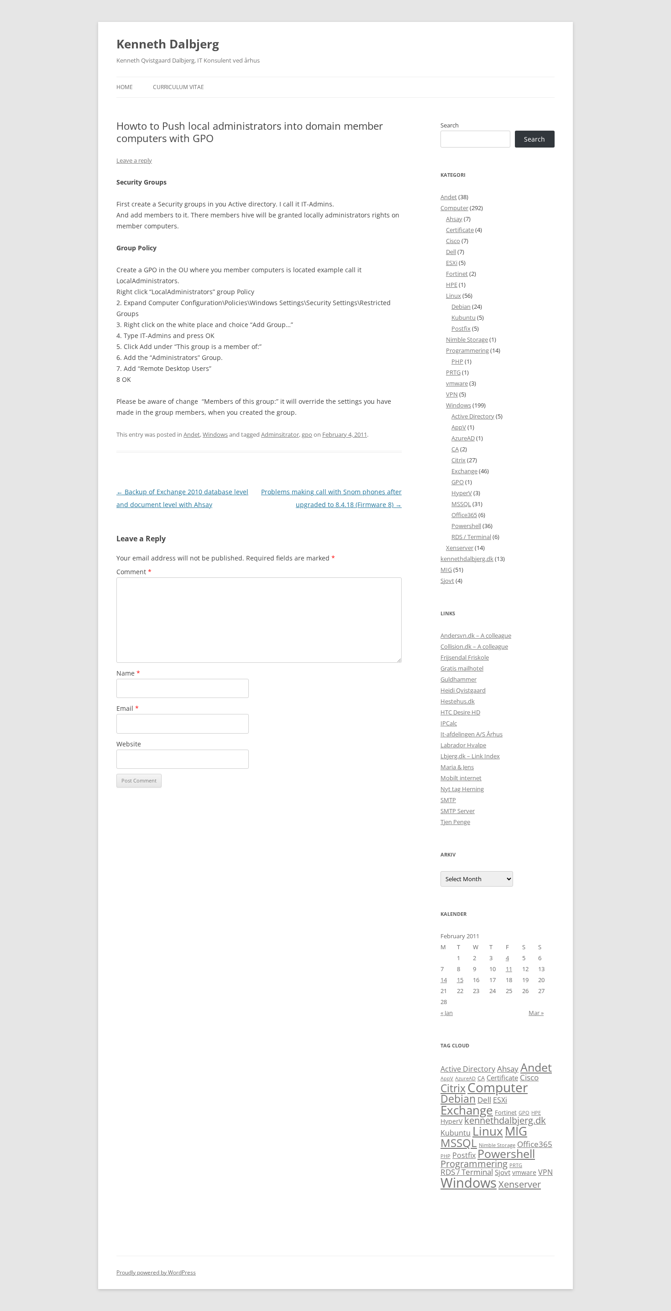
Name (128, 673)
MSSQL (461, 504)
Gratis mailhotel (461, 668)
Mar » (536, 1013)
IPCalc (448, 723)
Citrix (458, 460)
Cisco (453, 241)
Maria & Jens (457, 767)
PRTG (453, 372)
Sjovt (447, 580)
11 (509, 969)
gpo (307, 434)
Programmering (467, 350)
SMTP (448, 800)
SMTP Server (457, 811)
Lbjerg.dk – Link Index (470, 756)
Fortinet (457, 274)
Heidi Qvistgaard (463, 690)
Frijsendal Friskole (464, 657)
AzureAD (463, 438)
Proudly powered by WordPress (156, 1272)
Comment (134, 571)
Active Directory (472, 416)
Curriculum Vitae (178, 87)
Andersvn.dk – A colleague (475, 635)
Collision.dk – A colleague (474, 646)
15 (460, 980)
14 (443, 980)
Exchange (464, 471)
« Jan (446, 1013)
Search (449, 125)
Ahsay (454, 219)
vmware (457, 383)
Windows (215, 434)
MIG (446, 570)
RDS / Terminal (471, 537)
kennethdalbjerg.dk (466, 559)
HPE (451, 284)
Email (127, 708)
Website (128, 744)
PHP (457, 361)
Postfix (461, 328)
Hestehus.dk (457, 701)
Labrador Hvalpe (463, 745)
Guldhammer (458, 679)
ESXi (451, 263)
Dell (451, 252)
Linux (453, 295)
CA (455, 449)
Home (124, 87)
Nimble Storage (467, 339)
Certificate (460, 230)
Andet (191, 434)
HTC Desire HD (460, 712)
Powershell (466, 526)
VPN (452, 394)
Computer (454, 208)
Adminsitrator (280, 434)
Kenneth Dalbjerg (167, 44)
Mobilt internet (461, 778)
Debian (461, 306)
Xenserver (459, 548)
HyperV (461, 493)
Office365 (464, 515)
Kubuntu (463, 317)
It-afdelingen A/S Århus (471, 734)
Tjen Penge (455, 822)
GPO (457, 482)
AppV (458, 427)
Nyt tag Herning (462, 789)
